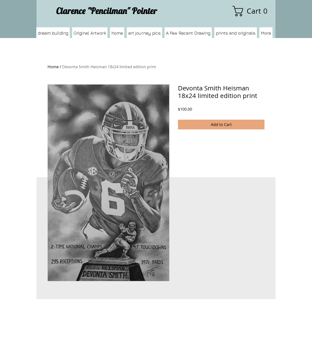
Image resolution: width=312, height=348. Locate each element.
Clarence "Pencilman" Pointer (106, 10)
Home (53, 66)
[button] (252, 11)
